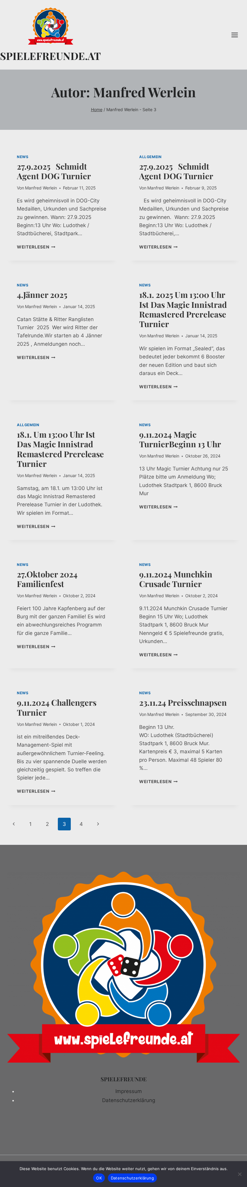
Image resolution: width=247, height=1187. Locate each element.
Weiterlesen (36, 247)
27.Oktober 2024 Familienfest (47, 579)
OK (99, 1178)
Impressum (128, 1091)
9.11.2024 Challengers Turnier (56, 707)
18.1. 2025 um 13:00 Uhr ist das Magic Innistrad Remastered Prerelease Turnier (183, 309)
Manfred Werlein (41, 188)
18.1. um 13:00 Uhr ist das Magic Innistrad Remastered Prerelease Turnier (60, 449)
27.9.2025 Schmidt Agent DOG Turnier (54, 171)
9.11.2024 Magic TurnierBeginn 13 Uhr (180, 439)
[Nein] (239, 1174)
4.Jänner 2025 (42, 294)
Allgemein (150, 157)
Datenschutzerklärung (128, 1100)
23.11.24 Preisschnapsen (184, 702)
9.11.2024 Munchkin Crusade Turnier (175, 579)
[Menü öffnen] (237, 34)
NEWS (22, 157)
